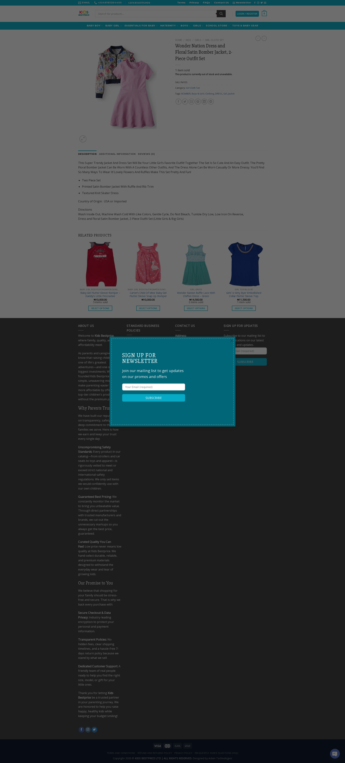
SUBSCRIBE (154, 398)
